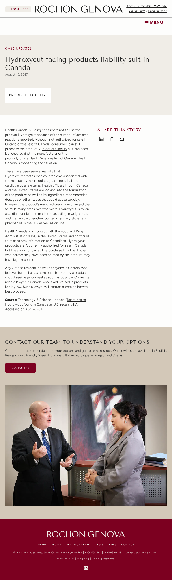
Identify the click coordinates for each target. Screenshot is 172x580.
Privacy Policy (83, 558)
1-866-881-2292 (157, 11)
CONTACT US (20, 367)
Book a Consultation (146, 6)
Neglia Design (109, 558)
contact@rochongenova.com (142, 552)
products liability (54, 149)
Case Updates (18, 48)
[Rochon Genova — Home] (79, 9)
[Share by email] (122, 139)
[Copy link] (112, 139)
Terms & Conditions (65, 558)
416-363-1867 (137, 11)
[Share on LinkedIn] (101, 139)
